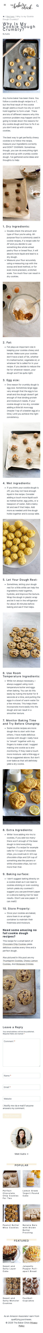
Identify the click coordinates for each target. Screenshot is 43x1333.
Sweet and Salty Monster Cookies (11, 1300)
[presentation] (11, 1179)
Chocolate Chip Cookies (14, 944)
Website (7, 1099)
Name (7, 1075)
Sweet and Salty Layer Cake (9, 1268)
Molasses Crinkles (24, 964)
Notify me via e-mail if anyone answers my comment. (18, 1106)
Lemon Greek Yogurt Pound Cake (31, 1193)
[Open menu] (5, 5)
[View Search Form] (37, 6)
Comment (9, 1041)
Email (7, 1087)
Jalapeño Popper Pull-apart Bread (30, 1268)
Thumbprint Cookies (13, 961)
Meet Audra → (21, 1154)
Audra (7, 34)
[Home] (3, 16)
